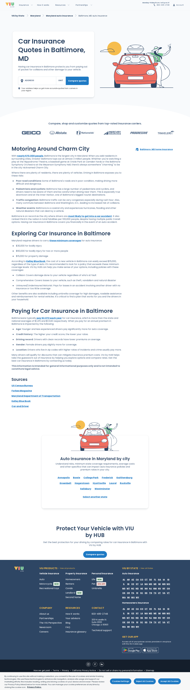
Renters (70, 583)
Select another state (95, 496)
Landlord (74, 592)
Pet (98, 583)
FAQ (68, 627)
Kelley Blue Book (35, 261)
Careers (43, 631)
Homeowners (73, 579)
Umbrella (97, 588)
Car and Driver (20, 406)
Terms (56, 670)
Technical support (102, 630)
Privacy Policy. (34, 687)
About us (44, 613)
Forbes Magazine (22, 390)
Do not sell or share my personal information (121, 670)
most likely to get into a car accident (90, 216)
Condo (69, 588)
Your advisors (73, 618)
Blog (68, 622)
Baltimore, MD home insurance (156, 149)
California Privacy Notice (84, 670)
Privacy (65, 670)
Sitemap (150, 670)
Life (97, 579)
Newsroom (45, 627)
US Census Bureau (22, 385)
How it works (72, 613)
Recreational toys (49, 588)
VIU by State (18, 15)
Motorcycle (49, 583)
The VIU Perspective (50, 622)
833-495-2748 (163, 5)
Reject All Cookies (144, 681)
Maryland (35, 15)
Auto (42, 579)
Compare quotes (77, 80)
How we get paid (42, 670)
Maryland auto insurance (59, 15)
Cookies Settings (120, 681)
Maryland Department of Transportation (36, 396)
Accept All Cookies (169, 681)
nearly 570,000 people (30, 155)
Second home (73, 597)
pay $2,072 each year (49, 318)
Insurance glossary (76, 631)
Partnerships (46, 618)
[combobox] (37, 81)
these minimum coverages (65, 240)
